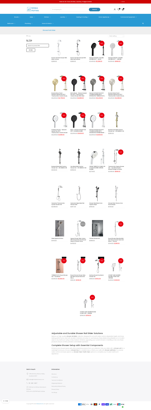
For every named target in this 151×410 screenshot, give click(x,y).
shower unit (117, 348)
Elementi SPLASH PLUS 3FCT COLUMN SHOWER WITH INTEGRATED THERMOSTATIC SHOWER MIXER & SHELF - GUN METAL (97, 94)
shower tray (75, 350)
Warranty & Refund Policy (59, 386)
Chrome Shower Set (94, 238)
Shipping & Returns (57, 383)
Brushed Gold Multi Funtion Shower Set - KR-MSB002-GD (116, 130)
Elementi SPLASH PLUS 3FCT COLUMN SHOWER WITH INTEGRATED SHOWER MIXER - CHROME (97, 131)
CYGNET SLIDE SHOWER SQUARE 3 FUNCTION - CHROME (114, 276)
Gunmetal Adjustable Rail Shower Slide (77, 203)
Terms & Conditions (57, 380)
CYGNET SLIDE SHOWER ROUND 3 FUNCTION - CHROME (88, 312)
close (123, 2)
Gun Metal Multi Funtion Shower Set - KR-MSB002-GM (78, 167)
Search (94, 9)
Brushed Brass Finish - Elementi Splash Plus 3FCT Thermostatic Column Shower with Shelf (59, 94)
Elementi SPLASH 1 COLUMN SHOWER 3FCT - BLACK (96, 58)
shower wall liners (110, 350)
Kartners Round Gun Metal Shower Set (96, 275)
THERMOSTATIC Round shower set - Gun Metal (60, 275)
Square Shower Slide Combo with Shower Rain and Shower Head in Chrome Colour (78, 240)
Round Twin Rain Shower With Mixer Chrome (59, 58)
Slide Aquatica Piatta (57, 238)
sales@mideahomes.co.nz (36, 379)
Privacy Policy (55, 389)
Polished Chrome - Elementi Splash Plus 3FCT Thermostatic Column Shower (59, 131)
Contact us (55, 377)
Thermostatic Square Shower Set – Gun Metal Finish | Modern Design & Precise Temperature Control (116, 168)
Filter (29, 36)
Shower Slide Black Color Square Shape (95, 203)
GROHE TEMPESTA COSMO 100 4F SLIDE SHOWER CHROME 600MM (97, 168)
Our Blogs (54, 392)
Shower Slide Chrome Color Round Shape (115, 203)
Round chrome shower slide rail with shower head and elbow (78, 276)
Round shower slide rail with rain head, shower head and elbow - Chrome (116, 240)
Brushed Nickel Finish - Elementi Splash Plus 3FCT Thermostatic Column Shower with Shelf (116, 94)
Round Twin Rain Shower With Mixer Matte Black (78, 58)
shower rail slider (72, 336)
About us (54, 374)
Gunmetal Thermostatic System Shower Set (58, 203)
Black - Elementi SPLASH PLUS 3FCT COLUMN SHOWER (78, 130)
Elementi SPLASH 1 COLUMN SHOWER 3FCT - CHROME (115, 58)
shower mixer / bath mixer (82, 352)
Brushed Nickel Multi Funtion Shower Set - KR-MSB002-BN (59, 167)
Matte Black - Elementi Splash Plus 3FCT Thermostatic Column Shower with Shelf (79, 94)
